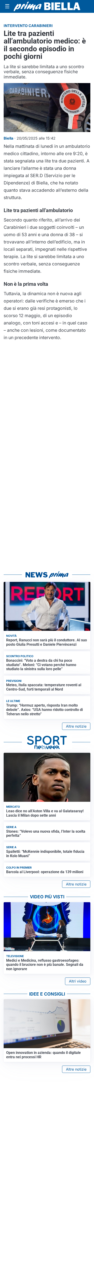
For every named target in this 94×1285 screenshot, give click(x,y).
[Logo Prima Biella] (47, 6)
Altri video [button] (77, 981)
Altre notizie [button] (76, 726)
